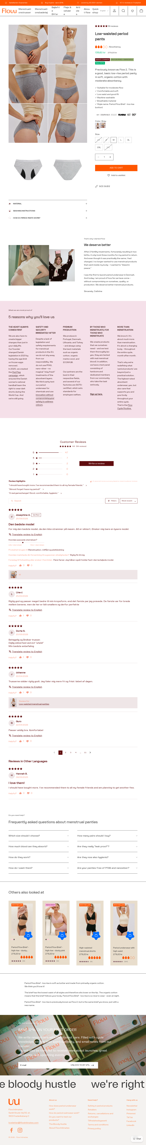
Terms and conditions (98, 1124)
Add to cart (116, 168)
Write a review (97, 463)
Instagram (131, 1109)
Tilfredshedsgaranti (97, 1120)
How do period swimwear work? (64, 1113)
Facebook (131, 1121)
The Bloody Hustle (58, 1124)
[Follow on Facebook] (11, 1130)
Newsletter (132, 1106)
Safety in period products (100, 1106)
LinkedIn (130, 1125)
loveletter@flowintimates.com (23, 1122)
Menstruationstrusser (25, 11)
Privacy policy (94, 1128)
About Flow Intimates (59, 1128)
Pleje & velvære (67, 11)
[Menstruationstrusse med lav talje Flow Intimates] (97, 126)
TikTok (130, 1117)
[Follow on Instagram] (20, 1130)
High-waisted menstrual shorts (87, 949)
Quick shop (95, 11)
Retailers (92, 1109)
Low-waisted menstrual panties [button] (34, 704)
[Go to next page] (91, 753)
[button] (132, 10)
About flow (87, 11)
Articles (78, 11)
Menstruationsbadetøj (41, 11)
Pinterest (131, 1113)
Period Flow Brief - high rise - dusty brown (20, 949)
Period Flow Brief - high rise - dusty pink (55, 949)
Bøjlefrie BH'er (56, 11)
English (103, 11)
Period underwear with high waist (124, 949)
